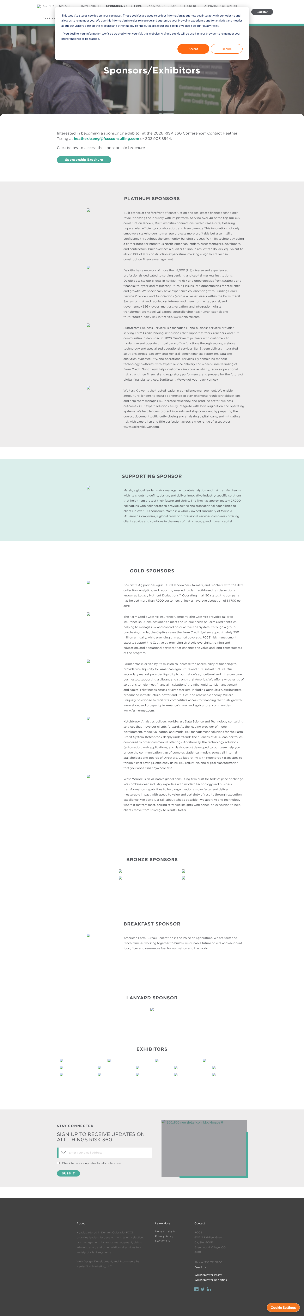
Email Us (200, 1267)
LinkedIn (209, 1290)
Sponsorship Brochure (84, 160)
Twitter (203, 1290)
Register (262, 11)
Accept (193, 48)
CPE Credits (190, 5)
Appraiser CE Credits (221, 5)
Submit (68, 1173)
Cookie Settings (283, 1307)
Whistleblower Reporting (210, 1279)
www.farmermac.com (138, 710)
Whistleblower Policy (208, 1274)
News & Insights (165, 1231)
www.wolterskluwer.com (141, 426)
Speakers (67, 5)
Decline (227, 48)
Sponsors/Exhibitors (124, 5)
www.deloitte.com (187, 316)
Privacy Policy (164, 1236)
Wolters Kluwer (134, 390)
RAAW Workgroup (161, 5)
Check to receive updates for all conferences (91, 1163)
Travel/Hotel (90, 5)
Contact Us (162, 1241)
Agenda (49, 5)
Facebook (196, 1290)
